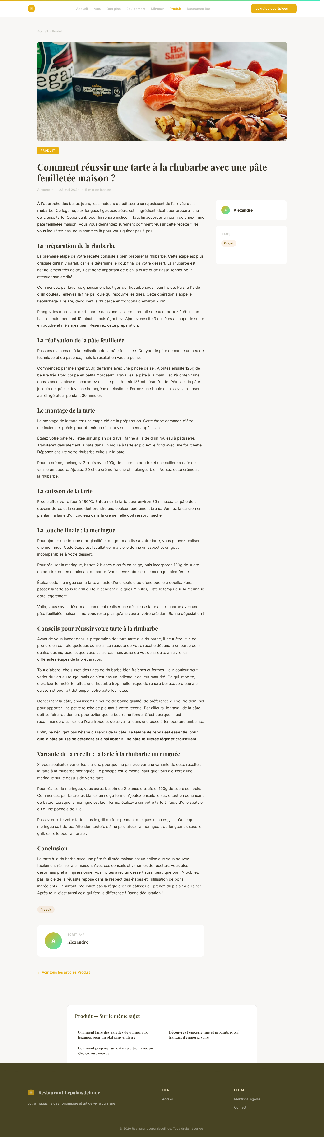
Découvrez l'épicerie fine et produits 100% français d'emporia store (204, 1035)
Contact (240, 1107)
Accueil (82, 8)
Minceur (157, 8)
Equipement (135, 8)
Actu (97, 8)
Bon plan (114, 8)
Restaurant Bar (198, 8)
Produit (175, 8)
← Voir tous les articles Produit (63, 972)
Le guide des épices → (273, 8)
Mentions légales (247, 1099)
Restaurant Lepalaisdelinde (69, 1092)
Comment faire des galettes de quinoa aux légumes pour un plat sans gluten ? (113, 1035)
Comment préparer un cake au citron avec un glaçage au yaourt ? (115, 1050)
